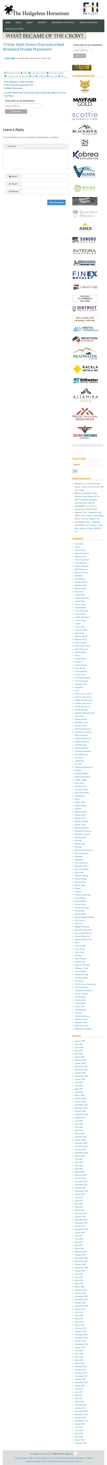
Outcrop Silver (80, 882)
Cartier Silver (80, 601)
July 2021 (79, 1236)
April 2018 (79, 1360)
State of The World (82, 965)
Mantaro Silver (81, 812)
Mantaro (78, 809)
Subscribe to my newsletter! (88, 45)
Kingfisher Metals (82, 774)
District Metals (81, 643)
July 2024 (79, 1121)
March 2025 (79, 1095)
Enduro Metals (81, 652)
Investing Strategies (83, 751)
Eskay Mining (80, 659)
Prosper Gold (80, 904)
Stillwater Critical (81, 968)
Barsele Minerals (81, 566)
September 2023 (81, 1153)
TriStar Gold (53, 76)
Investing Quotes (82, 748)
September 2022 (81, 1191)
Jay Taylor (79, 758)
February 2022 (80, 1213)
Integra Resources (82, 742)
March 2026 (79, 1057)
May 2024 (79, 1127)
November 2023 (81, 1146)
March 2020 (79, 1287)
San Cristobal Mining (83, 933)
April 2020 (79, 1284)
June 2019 (79, 1315)
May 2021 (79, 1242)
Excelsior (78, 662)
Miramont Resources (83, 831)
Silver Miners (60, 1461)
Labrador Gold (80, 786)
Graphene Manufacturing (85, 713)
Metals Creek (80, 825)
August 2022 (80, 1194)
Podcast (78, 892)
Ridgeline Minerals (82, 927)
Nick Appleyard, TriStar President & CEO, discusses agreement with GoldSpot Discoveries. (18, 85)
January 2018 (80, 1370)
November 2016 (81, 1414)
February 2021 (80, 1252)
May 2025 (79, 1089)
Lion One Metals (81, 789)
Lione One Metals (82, 793)
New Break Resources (84, 850)
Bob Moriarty (80, 579)
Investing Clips (81, 745)
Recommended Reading (84, 917)
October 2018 (80, 1341)
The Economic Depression (85, 984)
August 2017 (80, 1386)
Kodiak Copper (81, 780)
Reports (42, 23)
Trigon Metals (80, 1003)
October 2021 (80, 1226)
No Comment (23, 76)
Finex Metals (80, 668)
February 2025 (80, 1098)
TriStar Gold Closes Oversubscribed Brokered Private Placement (33, 46)
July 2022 (79, 1197)
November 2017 (81, 1376)
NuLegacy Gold (81, 866)
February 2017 (80, 1405)
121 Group (79, 544)
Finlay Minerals (81, 671)
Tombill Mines (80, 997)
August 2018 (80, 1347)
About (29, 23)
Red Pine (78, 924)
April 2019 (79, 1322)
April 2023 (79, 1169)
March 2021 (79, 1248)
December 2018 (81, 1335)
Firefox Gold (80, 675)
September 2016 (81, 1421)
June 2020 (79, 1277)
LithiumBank (80, 796)
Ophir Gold (79, 872)
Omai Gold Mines (82, 869)
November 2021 (81, 1223)
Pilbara (77, 888)
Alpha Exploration (82, 553)
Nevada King (80, 844)
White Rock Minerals (83, 1029)
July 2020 (79, 1274)
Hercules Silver (81, 726)
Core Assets (80, 627)
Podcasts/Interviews (83, 895)
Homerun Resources (83, 729)
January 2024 (80, 1140)
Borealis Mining (81, 582)
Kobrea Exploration (82, 777)
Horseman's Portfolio (56, 73)
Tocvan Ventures (81, 994)
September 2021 (81, 1229)
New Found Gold (81, 853)
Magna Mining (80, 805)
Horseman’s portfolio (63, 23)
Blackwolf (79, 576)
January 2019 (80, 1331)
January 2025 (80, 1102)
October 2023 (80, 1150)
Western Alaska (81, 1019)
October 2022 (80, 1188)
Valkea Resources (82, 1016)
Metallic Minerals (81, 821)
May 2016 (79, 1434)
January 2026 (80, 1063)
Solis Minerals (80, 959)
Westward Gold (81, 1022)
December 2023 (81, 1143)
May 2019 (79, 1319)
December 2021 (81, 1220)
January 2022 (80, 1217)
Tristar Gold (11, 76)
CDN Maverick (81, 608)
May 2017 (79, 1395)
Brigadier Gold (80, 585)
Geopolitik (79, 687)
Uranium (78, 1013)
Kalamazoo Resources (84, 767)
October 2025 (80, 1073)
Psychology (79, 911)
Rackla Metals (80, 914)
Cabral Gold (79, 595)
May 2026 (79, 1051)
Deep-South (79, 633)
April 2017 (79, 1398)
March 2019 (79, 1325)
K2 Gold (78, 764)
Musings (78, 841)
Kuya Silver (79, 783)
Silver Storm (80, 949)
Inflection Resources (83, 738)
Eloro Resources (81, 649)
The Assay (79, 981)
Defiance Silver (81, 640)
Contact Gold (80, 620)
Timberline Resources (83, 991)
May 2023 (79, 1165)
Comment (12, 146)
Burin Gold (79, 592)
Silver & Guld (80, 946)
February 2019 (80, 1328)
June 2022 (79, 1201)
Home (8, 23)
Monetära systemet (82, 834)
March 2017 (79, 1402)
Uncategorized (80, 1010)
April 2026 (79, 1054)
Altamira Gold (80, 557)
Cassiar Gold (80, 604)
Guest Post (79, 716)
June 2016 (79, 1430)
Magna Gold (80, 802)
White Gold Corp (81, 1026)
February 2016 (80, 1443)
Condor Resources (82, 617)
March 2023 (79, 1172)
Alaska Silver (80, 550)
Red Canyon (80, 920)
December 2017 (81, 1373)
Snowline (78, 955)
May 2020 (79, 1280)
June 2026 (79, 1047)
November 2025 (81, 1070)
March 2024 (79, 1134)
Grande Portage (81, 710)
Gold (32, 76)
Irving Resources (81, 754)
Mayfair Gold (80, 818)
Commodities (80, 614)
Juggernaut (79, 761)
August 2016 (80, 1424)
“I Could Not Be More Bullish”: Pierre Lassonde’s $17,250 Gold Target (89, 487)
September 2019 (81, 1306)
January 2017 (80, 1408)
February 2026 (80, 1060)
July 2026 (79, 1044)
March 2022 (79, 1210)
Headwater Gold (81, 722)
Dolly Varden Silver (82, 646)
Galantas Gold (80, 684)
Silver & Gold (48, 1461)
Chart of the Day (81, 611)
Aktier (77, 547)
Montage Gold (80, 837)
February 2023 (80, 1175)
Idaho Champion (81, 735)
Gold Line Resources (83, 697)
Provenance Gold (82, 908)
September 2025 (81, 1076)
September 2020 (81, 1268)
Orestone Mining (81, 876)
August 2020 (80, 1271)
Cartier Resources (82, 598)
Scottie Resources (82, 936)
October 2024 (80, 1111)
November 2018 (81, 1338)
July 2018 (79, 1351)
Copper (78, 624)
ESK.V (77, 655)
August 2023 (80, 1156)
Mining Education (88, 23)
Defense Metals (81, 636)
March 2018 (79, 1363)
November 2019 (81, 1300)
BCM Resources (81, 569)
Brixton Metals (81, 588)
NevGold (78, 847)
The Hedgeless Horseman (40, 1454)
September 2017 (81, 1382)
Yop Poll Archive (74, 1461)
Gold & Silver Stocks (38, 73)
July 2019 (79, 1312)
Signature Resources (83, 939)
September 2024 (81, 1114)
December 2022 (81, 1181)
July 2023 (79, 1159)
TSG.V (63, 76)
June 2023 (79, 1162)
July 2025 (79, 1083)
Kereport (78, 770)
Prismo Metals (81, 901)
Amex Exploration (82, 560)
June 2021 (79, 1239)
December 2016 (81, 1411)
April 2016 (79, 1437)
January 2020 (80, 1293)
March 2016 (79, 1440)
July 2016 (79, 1427)
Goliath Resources (82, 707)
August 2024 (80, 1118)
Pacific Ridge (80, 885)
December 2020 (81, 1258)
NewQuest (79, 856)
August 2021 (80, 1232)
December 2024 (81, 1105)
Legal (18, 23)
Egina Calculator (14, 29)
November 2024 (81, 1108)
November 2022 (81, 1185)
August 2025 (80, 1079)
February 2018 (80, 1367)
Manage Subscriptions (77, 1458)
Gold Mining (42, 76)
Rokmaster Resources (84, 930)
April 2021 (79, 1245)
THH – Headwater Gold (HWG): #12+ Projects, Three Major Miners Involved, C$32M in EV (89, 515)
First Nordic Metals (82, 678)
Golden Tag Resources (84, 700)
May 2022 (79, 1204)
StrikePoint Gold (81, 975)
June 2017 (79, 1392)
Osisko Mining (80, 879)
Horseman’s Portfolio (52, 1458)
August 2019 (80, 1309)
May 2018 (79, 1357)
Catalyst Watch (21, 1458)
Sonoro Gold (80, 962)
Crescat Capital (81, 630)
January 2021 (80, 1255)
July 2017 (79, 1389)
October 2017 (80, 1379)
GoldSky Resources (83, 703)
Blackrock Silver (81, 572)
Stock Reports (80, 971)
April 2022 (79, 1207)
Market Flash (80, 815)
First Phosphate (81, 681)
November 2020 (81, 1261)
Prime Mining (80, 898)
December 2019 (81, 1296)
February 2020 (80, 1290)
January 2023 (80, 1178)
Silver (77, 943)
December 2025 (81, 1067)
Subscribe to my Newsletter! (20, 101)
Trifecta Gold (80, 1000)
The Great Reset (81, 987)
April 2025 (79, 1092)
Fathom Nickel (81, 665)
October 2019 (80, 1303)
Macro (77, 799)
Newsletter (79, 860)
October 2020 (80, 1264)
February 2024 (80, 1137)
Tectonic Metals (81, 978)
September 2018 (81, 1344)
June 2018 (79, 1354)
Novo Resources (81, 863)
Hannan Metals (81, 719)
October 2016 (80, 1418)
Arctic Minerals (81, 563)
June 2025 (79, 1086)
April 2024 (79, 1130)
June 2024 (79, 1124)
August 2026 (80, 1041)
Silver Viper (79, 952)
